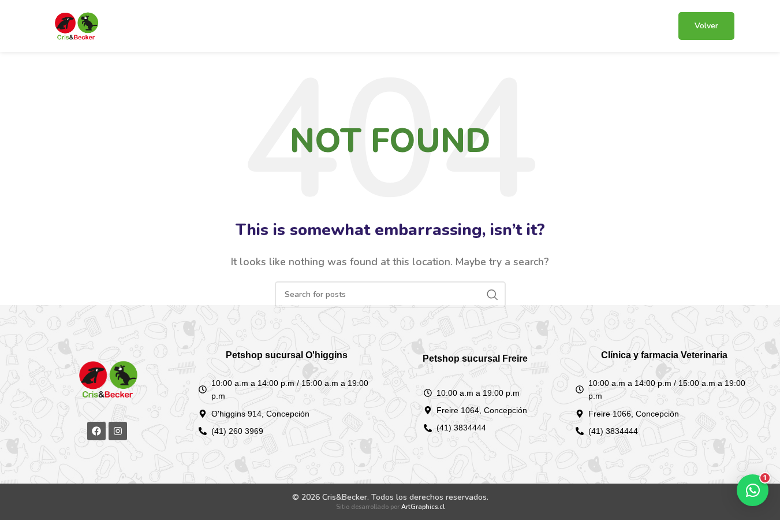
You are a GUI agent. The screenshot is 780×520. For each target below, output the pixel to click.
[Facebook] (96, 431)
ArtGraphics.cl (423, 507)
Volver (706, 25)
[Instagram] (118, 431)
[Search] (492, 294)
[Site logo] (76, 25)
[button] (752, 490)
